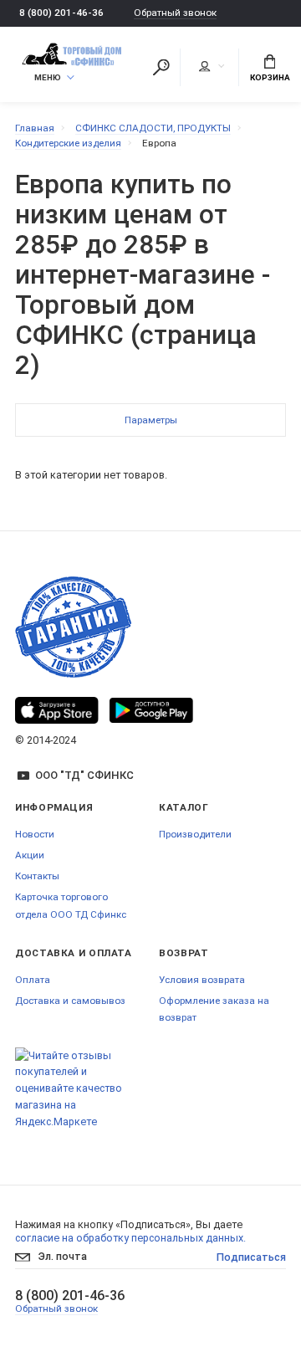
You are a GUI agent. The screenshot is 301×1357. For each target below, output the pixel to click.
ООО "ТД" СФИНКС (84, 775)
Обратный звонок (175, 13)
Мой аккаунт (211, 66)
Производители (195, 834)
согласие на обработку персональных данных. (130, 1238)
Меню (47, 77)
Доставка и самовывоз (70, 1000)
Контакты (37, 876)
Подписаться (251, 1257)
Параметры (151, 420)
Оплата (32, 980)
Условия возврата (202, 980)
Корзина (270, 77)
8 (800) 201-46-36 (61, 12)
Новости (34, 834)
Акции (29, 855)
